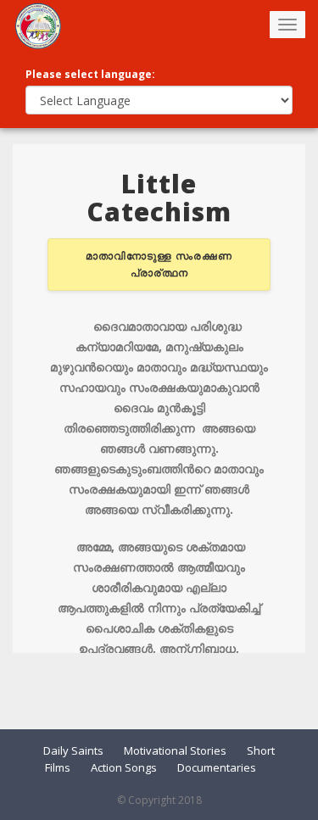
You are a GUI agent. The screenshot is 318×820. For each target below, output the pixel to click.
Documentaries (216, 767)
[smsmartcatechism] (38, 25)
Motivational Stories (175, 750)
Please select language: (90, 74)
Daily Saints (73, 750)
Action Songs (124, 767)
